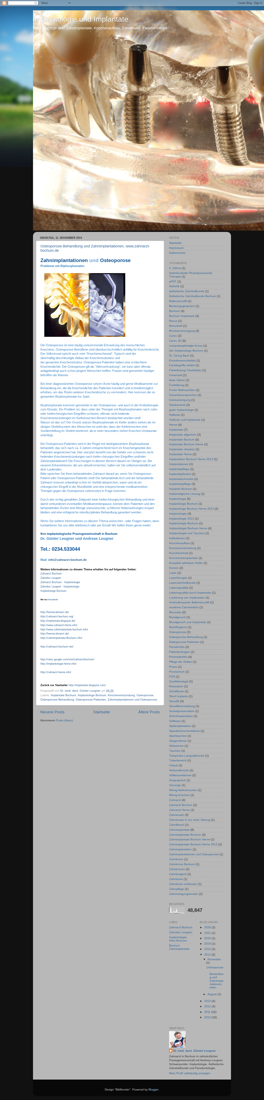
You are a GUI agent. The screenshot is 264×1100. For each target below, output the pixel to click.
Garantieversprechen (183, 395)
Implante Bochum (180, 488)
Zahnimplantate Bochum (185, 834)
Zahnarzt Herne (179, 810)
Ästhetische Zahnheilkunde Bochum (192, 296)
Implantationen (179, 464)
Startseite (101, 712)
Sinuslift (174, 701)
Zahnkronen (177, 869)
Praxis (173, 666)
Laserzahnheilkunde (182, 582)
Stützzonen (176, 745)
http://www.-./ (58, 625)
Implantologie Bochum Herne (188, 528)
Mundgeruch (177, 617)
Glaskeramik (177, 404)
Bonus (173, 321)
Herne (173, 424)
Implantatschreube (181, 479)
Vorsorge (175, 785)
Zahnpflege (176, 889)
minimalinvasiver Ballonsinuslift (189, 602)
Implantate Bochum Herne (186, 444)
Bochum (174, 311)
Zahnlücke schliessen (183, 884)
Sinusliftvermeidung (182, 706)
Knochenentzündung (121, 695)
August (212, 994)
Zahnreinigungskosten (183, 894)
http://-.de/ (57, 620)
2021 (208, 933)
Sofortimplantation (181, 716)
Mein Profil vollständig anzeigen (189, 1073)
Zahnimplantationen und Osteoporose (132, 699)
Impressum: (177, 247)
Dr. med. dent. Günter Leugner (194, 1050)
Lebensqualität (178, 587)
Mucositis (175, 612)
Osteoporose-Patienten (91, 699)
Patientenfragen (179, 651)
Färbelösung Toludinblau (185, 370)
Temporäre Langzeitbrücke (186, 755)
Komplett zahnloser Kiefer (186, 563)
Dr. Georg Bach (179, 355)
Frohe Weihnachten (182, 390)
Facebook (53, 599)
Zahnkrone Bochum (182, 864)
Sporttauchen (178, 735)
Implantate (176, 429)
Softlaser (175, 721)
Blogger (153, 1089)
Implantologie (178, 513)
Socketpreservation (181, 711)
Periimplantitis (178, 656)
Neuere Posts (52, 712)
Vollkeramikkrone (180, 775)
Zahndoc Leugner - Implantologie (59, 586)
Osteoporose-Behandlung (57, 699)
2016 (208, 949)
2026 (208, 927)
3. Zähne (175, 268)
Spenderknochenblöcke (184, 731)
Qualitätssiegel (178, 681)
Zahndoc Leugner (180, 932)
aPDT (173, 281)
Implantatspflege (180, 484)
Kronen (174, 567)
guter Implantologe (181, 409)
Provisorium (177, 671)
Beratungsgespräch (182, 306)
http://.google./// (67, 659)
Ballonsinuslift (178, 301)
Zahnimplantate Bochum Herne (189, 839)
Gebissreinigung (179, 400)
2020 (208, 938)
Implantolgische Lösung (184, 493)
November (214, 959)
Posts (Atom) (64, 720)
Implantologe (177, 498)
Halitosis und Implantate (184, 419)
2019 (208, 943)
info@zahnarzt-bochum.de (67, 559)
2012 (208, 1006)
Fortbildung (176, 385)
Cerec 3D (175, 340)
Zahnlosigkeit (177, 874)
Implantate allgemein (182, 434)
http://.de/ (54, 612)
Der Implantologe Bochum (186, 350)
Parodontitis (177, 647)
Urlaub (173, 765)
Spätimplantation (180, 726)
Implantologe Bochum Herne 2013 (191, 508)
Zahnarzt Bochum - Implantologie (60, 582)
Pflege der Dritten (180, 661)
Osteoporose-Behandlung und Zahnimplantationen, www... (215, 977)
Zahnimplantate (179, 829)
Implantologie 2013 (181, 518)
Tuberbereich (177, 760)
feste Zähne (177, 380)
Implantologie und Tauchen (187, 533)
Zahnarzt (175, 800)
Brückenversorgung (182, 330)
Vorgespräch (177, 780)
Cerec (173, 335)
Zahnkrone (176, 859)
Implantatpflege (179, 469)
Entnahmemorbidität (182, 360)
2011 (207, 1012)
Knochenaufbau (179, 543)
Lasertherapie (178, 577)
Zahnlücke (176, 879)
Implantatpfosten (180, 474)
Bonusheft (175, 325)
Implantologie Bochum (183, 523)
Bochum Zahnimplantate (179, 947)
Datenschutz (177, 252)
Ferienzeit (175, 375)
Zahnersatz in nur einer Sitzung (189, 819)
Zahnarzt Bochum (51, 573)
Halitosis (174, 414)
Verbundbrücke (179, 770)
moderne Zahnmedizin (184, 607)
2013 (208, 1001)
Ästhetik (174, 286)
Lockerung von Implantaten (187, 597)
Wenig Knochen (179, 795)
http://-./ (56, 616)
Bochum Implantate (181, 316)
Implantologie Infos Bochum (178, 939)
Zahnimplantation (180, 849)
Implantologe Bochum (53, 590)
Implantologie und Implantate (80, 19)
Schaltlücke (176, 691)
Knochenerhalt (178, 553)
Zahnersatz (176, 814)
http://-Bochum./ (61, 637)
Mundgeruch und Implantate (187, 622)
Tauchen (174, 750)
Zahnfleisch (176, 824)
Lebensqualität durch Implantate (190, 592)
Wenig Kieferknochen (183, 790)
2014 (208, 954)
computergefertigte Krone (186, 345)
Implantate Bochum (63, 695)
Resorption (176, 686)
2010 (208, 1017)
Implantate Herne (180, 454)
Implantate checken (182, 449)
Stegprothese (178, 740)
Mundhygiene (178, 627)
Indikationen (177, 538)
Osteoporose (145, 695)
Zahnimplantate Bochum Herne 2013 (193, 844)
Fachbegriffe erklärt (182, 365)
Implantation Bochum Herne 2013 (191, 459)
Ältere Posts (149, 712)
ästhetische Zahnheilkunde (186, 291)
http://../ (87, 685)
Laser (173, 572)
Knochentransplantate (183, 558)
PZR (172, 676)
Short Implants (178, 696)
